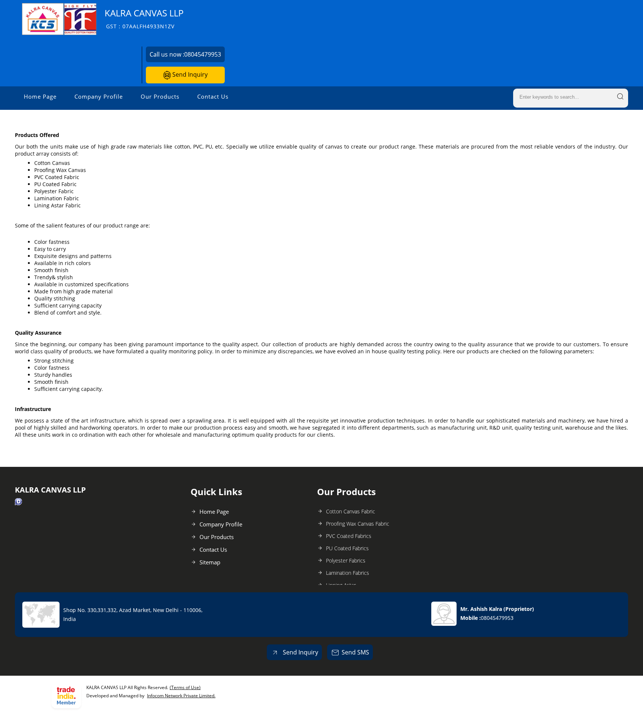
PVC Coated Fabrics (348, 535)
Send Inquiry (189, 74)
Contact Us (212, 96)
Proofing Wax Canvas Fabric (357, 523)
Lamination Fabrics (347, 572)
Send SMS (355, 652)
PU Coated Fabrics (347, 548)
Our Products (160, 96)
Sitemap (209, 562)
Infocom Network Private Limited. (181, 695)
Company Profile (98, 96)
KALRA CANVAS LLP (144, 18)
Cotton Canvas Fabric (350, 511)
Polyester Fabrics (345, 560)
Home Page (40, 96)
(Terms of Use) (185, 687)
